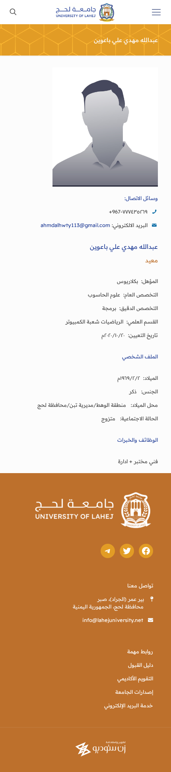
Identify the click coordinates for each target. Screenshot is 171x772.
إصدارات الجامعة (134, 692)
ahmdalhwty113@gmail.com (75, 225)
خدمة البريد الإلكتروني (128, 705)
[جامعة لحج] (85, 12)
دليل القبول (140, 665)
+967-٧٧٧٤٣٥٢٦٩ (128, 211)
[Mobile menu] (156, 12)
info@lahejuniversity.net (112, 620)
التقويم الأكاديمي (135, 678)
